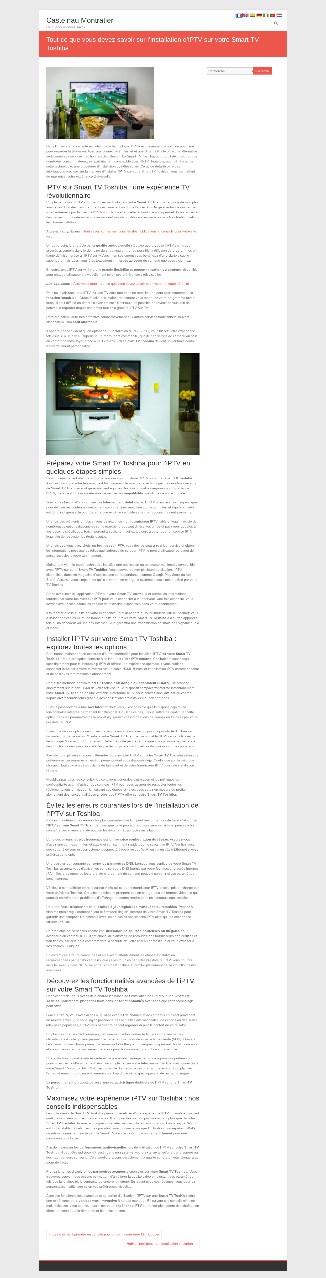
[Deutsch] (259, 15)
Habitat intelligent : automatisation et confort (162, 1244)
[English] (246, 15)
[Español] (252, 15)
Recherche (262, 71)
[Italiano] (266, 15)
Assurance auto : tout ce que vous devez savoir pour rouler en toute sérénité (131, 284)
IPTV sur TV (104, 212)
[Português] (272, 15)
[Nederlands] (279, 15)
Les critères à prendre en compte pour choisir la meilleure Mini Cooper (103, 1234)
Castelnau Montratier (79, 20)
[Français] (239, 15)
